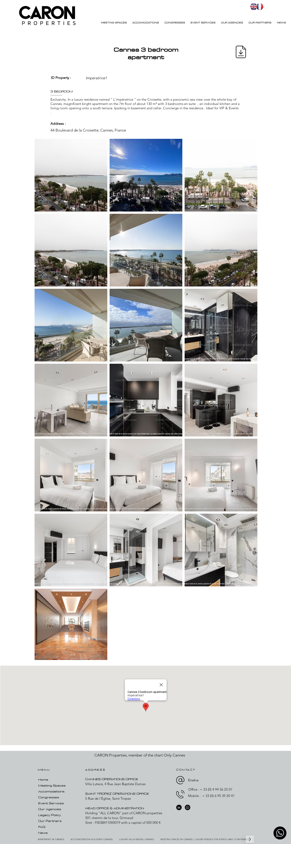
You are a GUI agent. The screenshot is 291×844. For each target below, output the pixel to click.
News (43, 832)
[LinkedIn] (179, 807)
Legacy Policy (49, 815)
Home (43, 779)
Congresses (48, 797)
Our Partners (50, 821)
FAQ (41, 826)
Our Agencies (49, 809)
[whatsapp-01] (279, 833)
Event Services (51, 803)
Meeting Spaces (52, 785)
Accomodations (51, 791)
